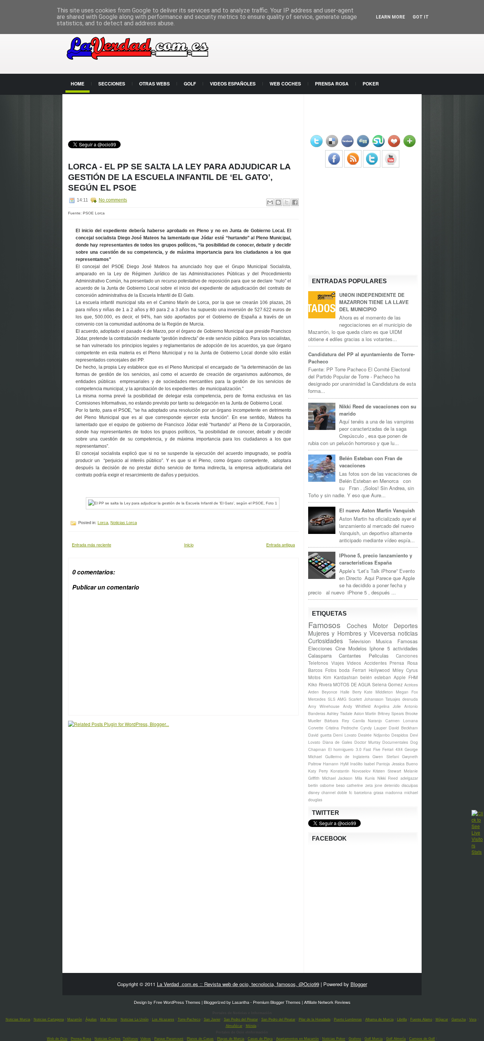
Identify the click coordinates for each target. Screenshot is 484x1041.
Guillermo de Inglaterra (347, 756)
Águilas (91, 1019)
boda (344, 670)
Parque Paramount (168, 1039)
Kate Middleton (378, 692)
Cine (340, 648)
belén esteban (375, 677)
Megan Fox (407, 692)
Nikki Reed (387, 778)
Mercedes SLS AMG (327, 699)
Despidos (399, 735)
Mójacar (442, 1019)
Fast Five (371, 749)
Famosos (324, 624)
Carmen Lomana (401, 720)
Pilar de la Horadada (314, 1019)
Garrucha (458, 1019)
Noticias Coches (108, 1039)
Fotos (331, 670)
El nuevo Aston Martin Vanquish (377, 510)
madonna (393, 792)
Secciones (111, 83)
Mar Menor (108, 1019)
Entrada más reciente (91, 544)
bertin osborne (321, 785)
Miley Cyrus (405, 670)
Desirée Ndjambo (374, 735)
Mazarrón (74, 1019)
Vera (472, 1019)
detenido (392, 785)
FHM (413, 677)
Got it (421, 17)
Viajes (337, 663)
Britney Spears (391, 713)
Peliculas (379, 655)
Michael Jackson (337, 778)
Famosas (407, 641)
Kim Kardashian (340, 677)
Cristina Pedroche (342, 728)
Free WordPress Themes (177, 1002)
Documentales (395, 742)
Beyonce (329, 692)
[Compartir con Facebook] (295, 202)
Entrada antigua (280, 544)
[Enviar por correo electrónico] (270, 202)
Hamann (330, 763)
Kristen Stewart (387, 771)
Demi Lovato (345, 735)
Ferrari (359, 670)
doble (342, 792)
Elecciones (320, 648)
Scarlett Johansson (366, 699)
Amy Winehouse (324, 706)
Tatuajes (392, 699)
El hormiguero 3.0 (344, 749)
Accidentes (375, 663)
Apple (400, 677)
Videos (354, 663)
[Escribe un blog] (278, 202)
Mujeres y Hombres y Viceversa (352, 633)
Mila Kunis (365, 778)
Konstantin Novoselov (350, 771)
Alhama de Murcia (379, 1019)
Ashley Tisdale (339, 713)
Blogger (359, 984)
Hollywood (379, 670)
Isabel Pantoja (377, 763)
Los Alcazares (163, 1019)
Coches (357, 625)
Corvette (315, 728)
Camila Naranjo (367, 720)
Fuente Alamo (421, 1019)
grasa (378, 792)
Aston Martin (365, 713)
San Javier (212, 1019)
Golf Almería (396, 1039)
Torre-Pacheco (189, 1019)
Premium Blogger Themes (277, 1002)
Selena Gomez (387, 684)
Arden (313, 692)
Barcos (315, 670)
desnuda (410, 699)
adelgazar (409, 778)
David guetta (320, 735)
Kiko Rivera (320, 684)
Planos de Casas (200, 1039)
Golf (190, 83)
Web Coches (285, 83)
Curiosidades (325, 640)
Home (77, 83)
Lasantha (240, 1002)
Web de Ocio (57, 1039)
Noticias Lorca (123, 522)
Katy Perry (318, 771)
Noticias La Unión (135, 1019)
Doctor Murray (367, 742)
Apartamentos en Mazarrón (297, 1039)
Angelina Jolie (387, 706)
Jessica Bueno (405, 763)
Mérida (251, 1026)
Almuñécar (234, 1026)
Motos (314, 677)
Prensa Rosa (332, 83)
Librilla (402, 1019)
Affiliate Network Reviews (327, 1002)
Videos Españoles (233, 83)
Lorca (103, 522)
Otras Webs (154, 83)
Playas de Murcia (230, 1039)
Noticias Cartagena (49, 1019)
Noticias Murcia (18, 1019)
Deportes (406, 625)
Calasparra (320, 655)
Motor (380, 625)
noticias (408, 633)
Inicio (189, 544)
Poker (371, 83)
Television (360, 641)
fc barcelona (360, 792)
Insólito (356, 763)
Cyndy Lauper (373, 728)
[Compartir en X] (286, 202)
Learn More (390, 17)
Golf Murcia (374, 1039)
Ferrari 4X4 (392, 749)
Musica (384, 641)
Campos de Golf (422, 1039)
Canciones (407, 656)
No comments (113, 200)
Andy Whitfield (357, 706)
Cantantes (350, 655)
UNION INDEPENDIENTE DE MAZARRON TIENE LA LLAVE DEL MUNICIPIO (374, 302)
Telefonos (318, 663)
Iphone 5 (379, 648)
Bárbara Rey (336, 720)
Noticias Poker (333, 1039)
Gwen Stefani (385, 756)
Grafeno (355, 1039)
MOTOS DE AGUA (352, 684)
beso (340, 785)
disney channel (321, 792)
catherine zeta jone (364, 785)
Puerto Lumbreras (348, 1019)
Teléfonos (130, 1039)
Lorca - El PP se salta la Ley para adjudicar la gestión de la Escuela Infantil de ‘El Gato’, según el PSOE (179, 177)
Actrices (411, 684)
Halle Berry (350, 692)
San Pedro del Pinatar (241, 1019)
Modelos (357, 648)
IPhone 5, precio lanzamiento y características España (375, 559)
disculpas (410, 785)
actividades (405, 648)
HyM (344, 763)
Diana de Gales (337, 742)
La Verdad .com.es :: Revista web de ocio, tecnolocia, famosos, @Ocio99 (238, 984)
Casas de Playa (260, 1039)
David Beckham (403, 728)
